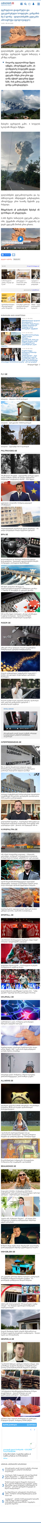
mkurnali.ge (7, 997)
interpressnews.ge (11, 742)
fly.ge (4, 374)
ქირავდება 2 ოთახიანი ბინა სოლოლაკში (21, 282)
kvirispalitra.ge (9, 829)
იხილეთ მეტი (32, 364)
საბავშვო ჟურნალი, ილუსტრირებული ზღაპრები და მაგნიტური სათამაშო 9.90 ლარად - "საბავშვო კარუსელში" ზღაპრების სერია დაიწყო (23, 306)
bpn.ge (4, 535)
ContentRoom (35, 290)
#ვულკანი (17, 259)
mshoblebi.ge (8, 1252)
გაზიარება (7, 254)
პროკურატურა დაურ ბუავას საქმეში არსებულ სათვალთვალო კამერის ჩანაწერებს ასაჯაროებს (21, 1469)
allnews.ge (7, 1081)
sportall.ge (7, 915)
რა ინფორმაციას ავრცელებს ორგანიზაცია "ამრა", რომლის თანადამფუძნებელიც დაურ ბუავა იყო (21, 1493)
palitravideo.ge (9, 451)
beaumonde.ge (8, 1166)
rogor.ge (6, 623)
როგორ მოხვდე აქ (33, 266)
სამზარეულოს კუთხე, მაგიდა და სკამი (7, 282)
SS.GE (4, 266)
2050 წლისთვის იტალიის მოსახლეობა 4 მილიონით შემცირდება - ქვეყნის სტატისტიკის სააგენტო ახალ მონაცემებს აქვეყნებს (31, 324)
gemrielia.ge (7, 1339)
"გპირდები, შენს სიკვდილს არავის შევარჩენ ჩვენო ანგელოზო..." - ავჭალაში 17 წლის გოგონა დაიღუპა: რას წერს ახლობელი (21, 1476)
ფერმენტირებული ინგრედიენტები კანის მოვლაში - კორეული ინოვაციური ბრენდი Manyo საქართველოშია (7, 306)
